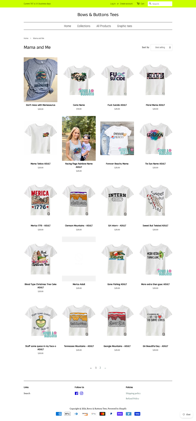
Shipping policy (133, 393)
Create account (126, 3)
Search (27, 393)
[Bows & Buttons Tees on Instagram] (81, 393)
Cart (142, 3)
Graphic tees (124, 26)
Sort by (145, 47)
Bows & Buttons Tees (98, 15)
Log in (113, 3)
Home (67, 26)
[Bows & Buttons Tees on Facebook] (76, 393)
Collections (83, 26)
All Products (103, 26)
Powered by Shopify (117, 408)
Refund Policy (132, 398)
